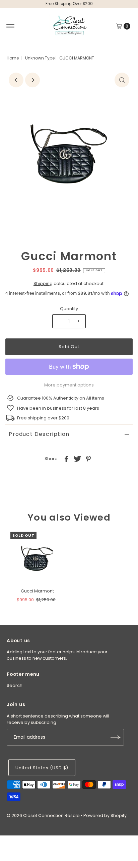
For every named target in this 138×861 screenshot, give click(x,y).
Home (13, 58)
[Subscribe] (115, 737)
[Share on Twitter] (77, 458)
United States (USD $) (41, 768)
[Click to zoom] (122, 80)
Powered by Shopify (105, 815)
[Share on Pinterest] (88, 458)
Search (14, 685)
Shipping (43, 283)
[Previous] (16, 80)
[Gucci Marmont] (37, 558)
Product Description (39, 434)
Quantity (69, 309)
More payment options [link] (69, 385)
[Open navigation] (10, 26)
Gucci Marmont (37, 591)
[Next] (32, 80)
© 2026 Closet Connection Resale (43, 815)
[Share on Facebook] (66, 458)
